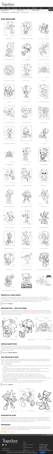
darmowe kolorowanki (32, 313)
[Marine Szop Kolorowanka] (43, 225)
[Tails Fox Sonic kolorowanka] (43, 36)
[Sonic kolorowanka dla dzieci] (44, 99)
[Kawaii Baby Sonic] (9, 267)
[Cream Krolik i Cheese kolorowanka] (9, 287)
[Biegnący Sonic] (9, 36)
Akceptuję (42, 452)
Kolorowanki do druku (15, 12)
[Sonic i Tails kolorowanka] (26, 120)
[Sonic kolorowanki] (26, 162)
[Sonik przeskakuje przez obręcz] (9, 120)
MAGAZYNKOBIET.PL (5, 10)
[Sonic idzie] (26, 141)
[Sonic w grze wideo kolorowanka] (9, 141)
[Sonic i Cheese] (43, 141)
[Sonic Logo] (44, 78)
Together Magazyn (5, 12)
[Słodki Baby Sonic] (44, 183)
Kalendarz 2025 (20, 10)
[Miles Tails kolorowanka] (9, 225)
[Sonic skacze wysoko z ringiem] (44, 57)
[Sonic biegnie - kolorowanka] (26, 183)
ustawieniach (35, 452)
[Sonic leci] (9, 99)
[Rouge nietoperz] (43, 204)
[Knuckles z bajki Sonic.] (26, 245)
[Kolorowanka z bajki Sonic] (9, 245)
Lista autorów (49, 434)
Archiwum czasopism (43, 446)
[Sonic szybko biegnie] (26, 57)
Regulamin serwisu (43, 447)
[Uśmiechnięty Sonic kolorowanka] (26, 36)
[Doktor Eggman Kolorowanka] (26, 267)
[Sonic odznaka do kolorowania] (9, 78)
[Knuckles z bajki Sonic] (44, 245)
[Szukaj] (50, 10)
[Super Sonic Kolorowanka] (9, 57)
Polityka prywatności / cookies (45, 450)
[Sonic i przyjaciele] (44, 120)
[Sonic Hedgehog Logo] (9, 162)
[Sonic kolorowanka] (26, 99)
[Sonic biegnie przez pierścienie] (9, 183)
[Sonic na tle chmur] (26, 78)
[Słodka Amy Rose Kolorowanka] (9, 204)
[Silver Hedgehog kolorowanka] (26, 204)
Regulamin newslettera (43, 448)
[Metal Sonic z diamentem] (26, 225)
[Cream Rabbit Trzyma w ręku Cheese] (43, 267)
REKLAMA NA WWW (35, 10)
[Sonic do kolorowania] (43, 162)
